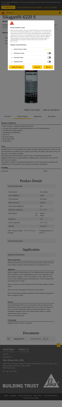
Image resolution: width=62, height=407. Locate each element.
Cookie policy (13, 41)
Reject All (37, 67)
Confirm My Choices (17, 67)
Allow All (48, 67)
